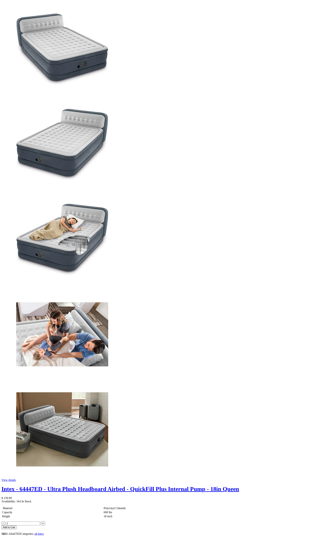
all (35, 533)
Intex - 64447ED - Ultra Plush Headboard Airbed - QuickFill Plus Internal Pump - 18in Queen (120, 489)
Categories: (27, 533)
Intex (41, 533)
